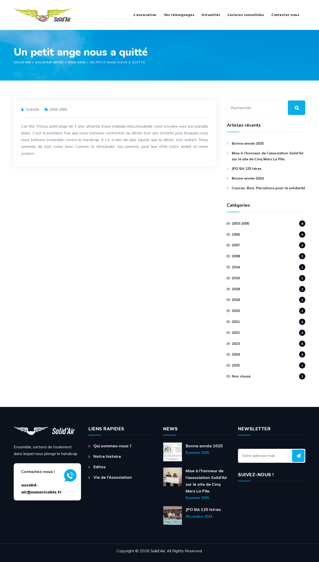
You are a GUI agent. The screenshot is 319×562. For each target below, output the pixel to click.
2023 (236, 343)
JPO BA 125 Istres (246, 168)
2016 (236, 278)
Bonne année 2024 (248, 178)
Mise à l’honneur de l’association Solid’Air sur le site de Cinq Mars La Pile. (268, 156)
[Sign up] (298, 456)
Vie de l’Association (112, 477)
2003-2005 (58, 109)
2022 (236, 332)
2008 (236, 256)
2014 (236, 267)
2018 (236, 289)
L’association (145, 15)
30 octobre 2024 (199, 516)
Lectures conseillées (246, 15)
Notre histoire (107, 456)
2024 (236, 354)
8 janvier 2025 (197, 453)
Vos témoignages (179, 15)
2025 (236, 365)
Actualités (211, 15)
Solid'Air (33, 109)
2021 (236, 321)
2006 (236, 234)
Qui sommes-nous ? (112, 445)
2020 (236, 310)
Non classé (241, 376)
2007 (236, 245)
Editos (99, 466)
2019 (236, 299)
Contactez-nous (285, 15)
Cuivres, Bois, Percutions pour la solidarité (268, 188)
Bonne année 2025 (248, 143)
